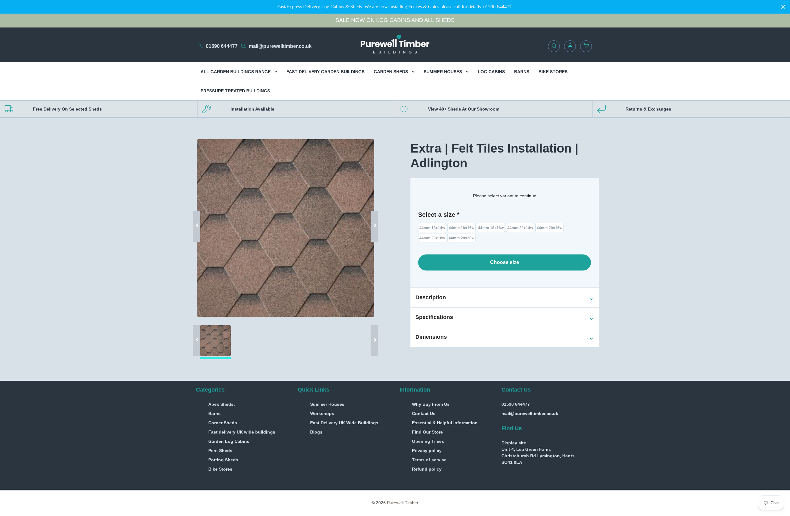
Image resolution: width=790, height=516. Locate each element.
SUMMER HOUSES (443, 71)
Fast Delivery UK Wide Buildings (344, 422)
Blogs (316, 432)
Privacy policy (427, 450)
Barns (214, 413)
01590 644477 (222, 46)
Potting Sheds (223, 459)
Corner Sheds (222, 422)
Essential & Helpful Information (445, 422)
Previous (199, 217)
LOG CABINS (491, 71)
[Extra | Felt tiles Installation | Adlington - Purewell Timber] (285, 228)
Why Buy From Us (431, 404)
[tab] (504, 297)
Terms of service (429, 459)
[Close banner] (783, 6)
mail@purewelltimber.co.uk (280, 46)
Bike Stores (220, 469)
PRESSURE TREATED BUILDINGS (235, 90)
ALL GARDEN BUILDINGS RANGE (236, 71)
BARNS (521, 71)
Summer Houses (327, 404)
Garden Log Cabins (228, 441)
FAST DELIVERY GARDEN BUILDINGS (325, 71)
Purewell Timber (402, 502)
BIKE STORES (553, 71)
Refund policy (427, 469)
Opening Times (428, 441)
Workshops (322, 413)
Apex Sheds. (221, 404)
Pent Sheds (220, 450)
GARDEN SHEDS (391, 71)
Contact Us (423, 413)
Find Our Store (427, 432)
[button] (430, 297)
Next (372, 217)
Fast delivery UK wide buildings (241, 432)
